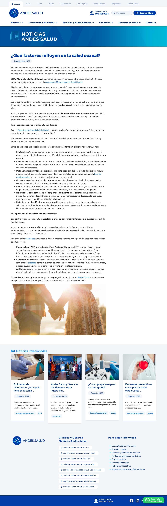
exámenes (30, 238)
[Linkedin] (137, 500)
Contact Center (101, 12)
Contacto (151, 22)
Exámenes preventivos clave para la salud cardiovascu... (138, 387)
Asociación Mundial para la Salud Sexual (64, 82)
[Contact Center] (92, 13)
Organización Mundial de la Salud (33, 130)
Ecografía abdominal (98, 413)
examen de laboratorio (25, 413)
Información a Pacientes (42, 22)
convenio (56, 416)
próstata (32, 262)
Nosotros (16, 22)
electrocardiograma (135, 413)
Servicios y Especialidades (77, 22)
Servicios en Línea (128, 22)
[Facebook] (131, 500)
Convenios (104, 22)
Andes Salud (83, 277)
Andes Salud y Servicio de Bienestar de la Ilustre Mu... (64, 387)
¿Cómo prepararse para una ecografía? (101, 386)
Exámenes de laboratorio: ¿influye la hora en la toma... (27, 387)
